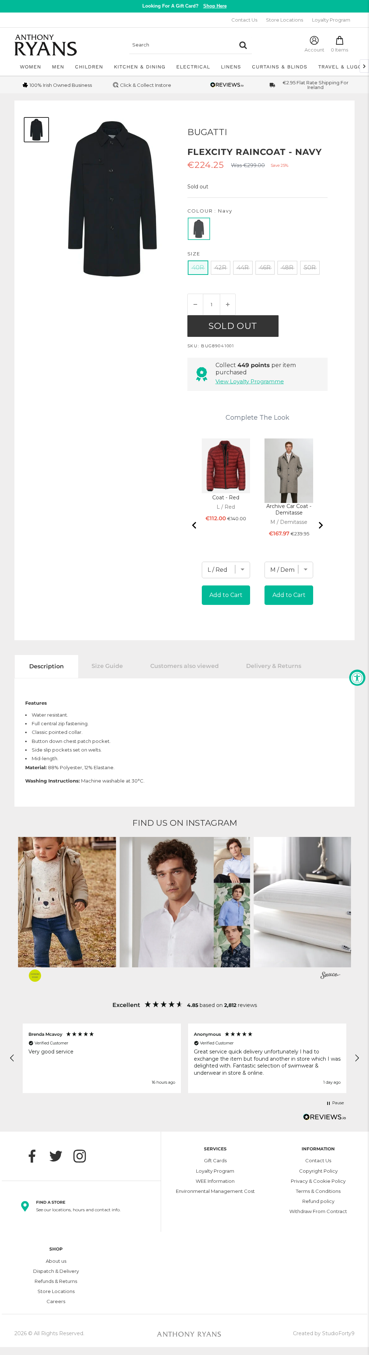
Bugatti (207, 132)
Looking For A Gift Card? (184, 6)
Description (46, 666)
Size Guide (107, 666)
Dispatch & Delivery (56, 1271)
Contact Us (244, 20)
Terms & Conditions (318, 1191)
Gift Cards (215, 1160)
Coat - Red (225, 497)
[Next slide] (320, 525)
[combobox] (181, 45)
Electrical (193, 67)
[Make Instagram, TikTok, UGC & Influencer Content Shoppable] (330, 976)
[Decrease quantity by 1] (195, 304)
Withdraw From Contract (318, 1211)
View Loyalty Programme (249, 381)
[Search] (243, 45)
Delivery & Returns (273, 666)
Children (89, 67)
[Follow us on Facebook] (36, 1156)
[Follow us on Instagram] (83, 1156)
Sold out (232, 326)
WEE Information (215, 1181)
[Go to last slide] (194, 525)
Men (58, 67)
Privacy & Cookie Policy (318, 1181)
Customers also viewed (184, 666)
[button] (185, 902)
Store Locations (284, 20)
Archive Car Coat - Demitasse (288, 509)
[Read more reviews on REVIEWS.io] (324, 1119)
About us (56, 1261)
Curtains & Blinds (279, 67)
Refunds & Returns (56, 1281)
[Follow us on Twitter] (59, 1156)
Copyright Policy (318, 1171)
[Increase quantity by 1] (227, 304)
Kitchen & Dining (139, 67)
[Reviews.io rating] (227, 85)
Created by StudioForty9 (324, 1333)
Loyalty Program (331, 20)
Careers (55, 1301)
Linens (231, 67)
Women (30, 67)
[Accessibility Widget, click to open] (357, 677)
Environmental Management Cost (215, 1191)
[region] (184, 1058)
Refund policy (318, 1201)
